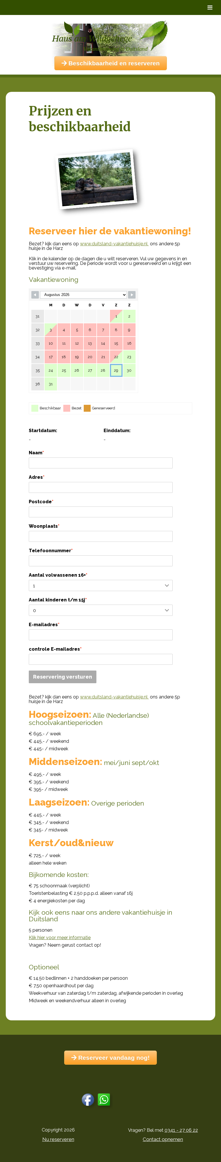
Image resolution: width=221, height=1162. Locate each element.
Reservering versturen (62, 677)
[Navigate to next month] (132, 295)
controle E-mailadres (55, 649)
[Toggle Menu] (210, 7)
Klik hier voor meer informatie (60, 937)
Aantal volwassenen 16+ (58, 575)
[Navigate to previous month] (35, 295)
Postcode (41, 501)
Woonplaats (44, 526)
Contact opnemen (163, 1139)
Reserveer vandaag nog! (113, 1057)
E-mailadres (44, 624)
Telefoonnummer (51, 550)
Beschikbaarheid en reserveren (113, 63)
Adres (37, 477)
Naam (36, 452)
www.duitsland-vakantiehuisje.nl (114, 243)
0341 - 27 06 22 (181, 1130)
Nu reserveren (58, 1139)
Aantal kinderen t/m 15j (58, 600)
